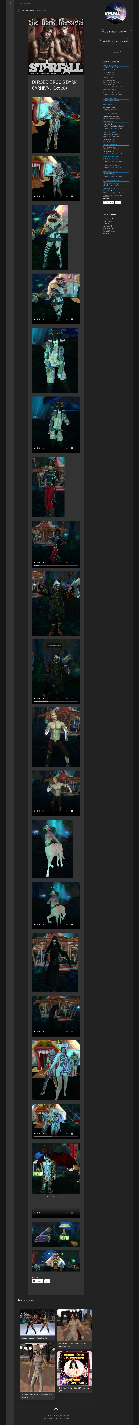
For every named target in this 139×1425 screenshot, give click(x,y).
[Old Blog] (118, 52)
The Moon (106, 233)
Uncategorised (28, 10)
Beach (105, 223)
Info (26, 3)
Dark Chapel (107, 226)
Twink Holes (107, 228)
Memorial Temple (108, 231)
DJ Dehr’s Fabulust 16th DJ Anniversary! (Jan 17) (74, 1389)
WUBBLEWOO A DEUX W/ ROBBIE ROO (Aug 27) (72, 1345)
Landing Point (107, 220)
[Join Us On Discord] (114, 52)
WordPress (55, 1418)
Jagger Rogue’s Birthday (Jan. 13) (35, 1337)
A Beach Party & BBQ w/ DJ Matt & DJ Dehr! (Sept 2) (37, 1396)
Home (20, 3)
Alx (68, 1418)
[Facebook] (121, 52)
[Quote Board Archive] (111, 52)
